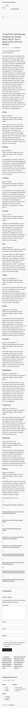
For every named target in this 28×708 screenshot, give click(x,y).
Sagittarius (11, 401)
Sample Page (15, 9)
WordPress (12, 705)
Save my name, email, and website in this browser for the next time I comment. (14, 644)
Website (4, 635)
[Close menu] (7, 5)
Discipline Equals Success (8, 2)
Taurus (21, 161)
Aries (7, 126)
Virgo (17, 302)
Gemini (14, 192)
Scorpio (13, 357)
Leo (7, 258)
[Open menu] (3, 8)
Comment (5, 605)
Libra (7, 326)
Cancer (9, 231)
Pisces (4, 490)
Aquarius (11, 452)
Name (4, 622)
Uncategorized (16, 47)
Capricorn (21, 419)
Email (4, 629)
